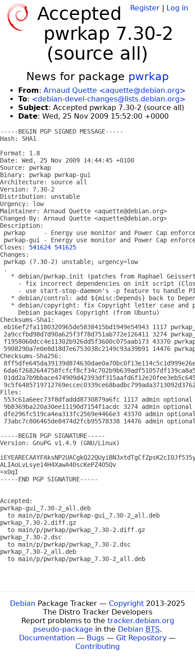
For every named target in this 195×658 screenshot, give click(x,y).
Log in (177, 8)
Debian (22, 603)
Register (145, 8)
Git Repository (141, 638)
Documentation (47, 638)
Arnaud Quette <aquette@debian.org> (114, 90)
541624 (40, 247)
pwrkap (148, 76)
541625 (65, 247)
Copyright (126, 603)
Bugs (95, 638)
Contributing (97, 646)
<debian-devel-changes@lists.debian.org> (108, 99)
